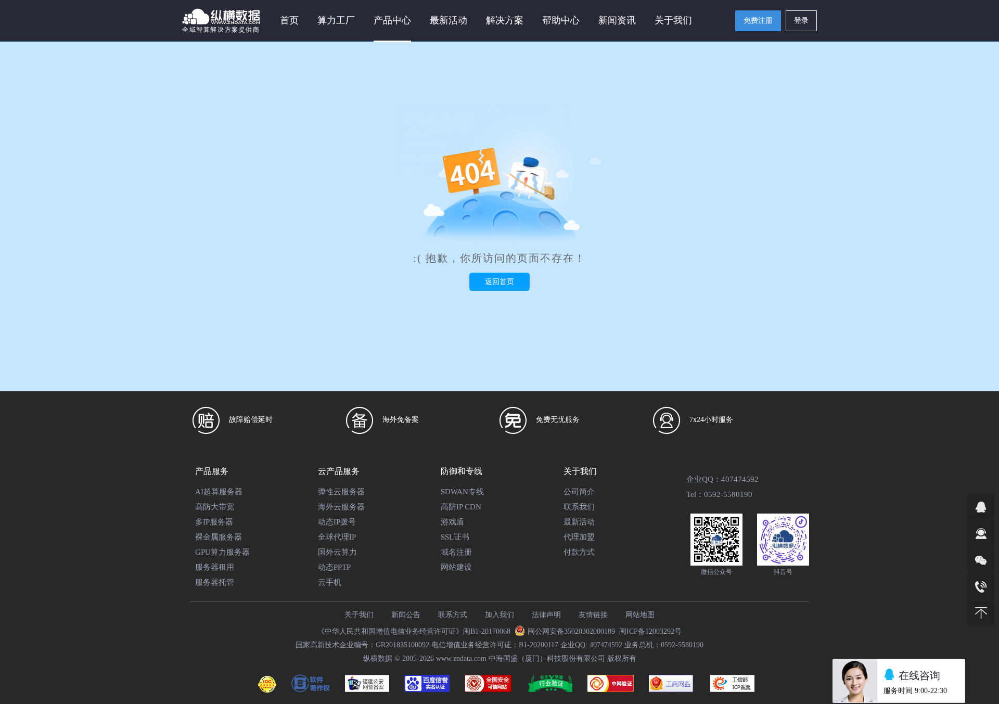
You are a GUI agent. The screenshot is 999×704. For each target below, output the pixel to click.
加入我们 (499, 615)
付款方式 (579, 552)
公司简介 (579, 492)
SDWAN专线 (462, 492)
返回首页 (499, 282)
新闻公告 (405, 615)
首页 (289, 20)
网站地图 (640, 615)
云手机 (329, 582)
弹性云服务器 (341, 492)
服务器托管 (214, 582)
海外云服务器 (341, 507)
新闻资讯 (617, 20)
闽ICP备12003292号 (650, 631)
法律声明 (546, 615)
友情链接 (593, 615)
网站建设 (456, 567)
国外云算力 (337, 552)
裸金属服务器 (218, 537)
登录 (801, 20)
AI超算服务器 (218, 492)
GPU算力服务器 (222, 552)
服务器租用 (214, 567)
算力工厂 (336, 20)
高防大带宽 (214, 507)
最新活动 (448, 20)
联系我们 (579, 507)
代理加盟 (579, 537)
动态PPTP (334, 567)
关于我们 (359, 615)
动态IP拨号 (337, 522)
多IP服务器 (214, 522)
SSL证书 (455, 537)
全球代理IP (337, 537)
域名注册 (456, 552)
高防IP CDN (461, 507)
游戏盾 (452, 522)
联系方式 (452, 615)
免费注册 (758, 20)
